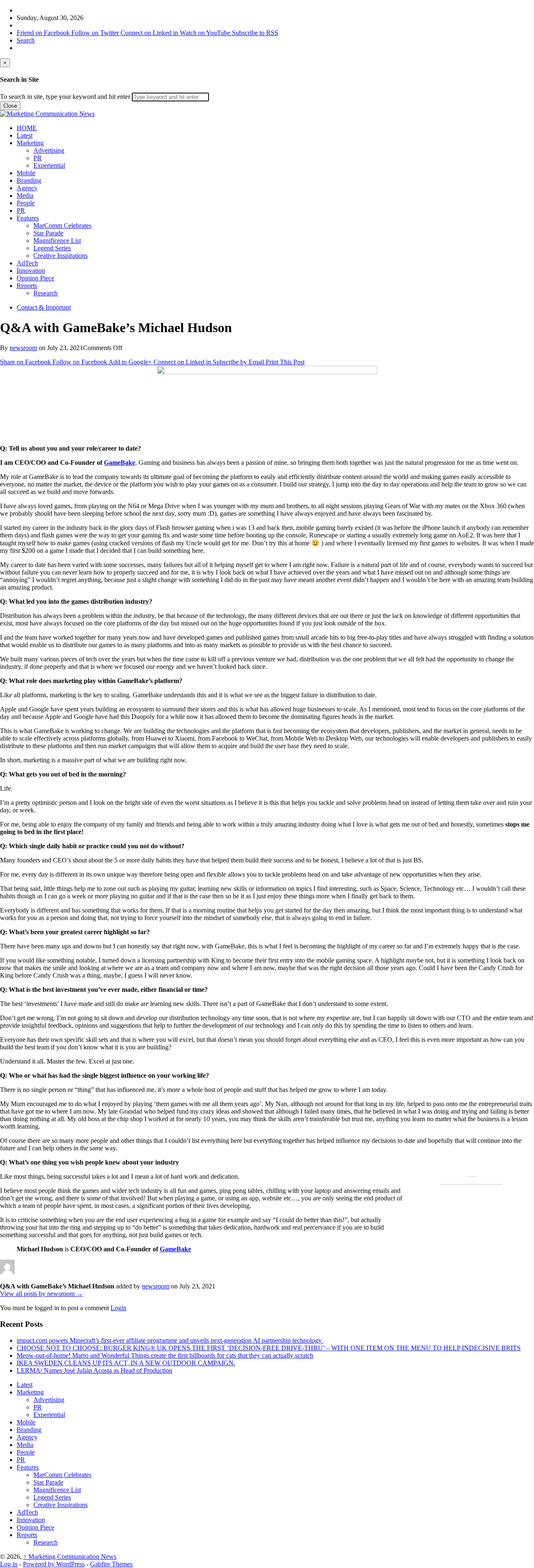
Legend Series (52, 248)
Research (45, 293)
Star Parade (48, 233)
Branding (29, 180)
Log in (9, 1564)
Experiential (49, 165)
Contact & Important (44, 307)
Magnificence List (57, 240)
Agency (27, 188)
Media (25, 195)
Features (28, 218)
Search (26, 40)
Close (10, 106)
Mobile (26, 172)
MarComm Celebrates (62, 225)
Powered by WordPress (54, 1564)
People (26, 203)
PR (37, 157)
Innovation (31, 270)
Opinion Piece (35, 278)
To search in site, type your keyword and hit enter (65, 96)
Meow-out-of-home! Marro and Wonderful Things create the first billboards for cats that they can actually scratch (165, 1355)
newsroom (23, 347)
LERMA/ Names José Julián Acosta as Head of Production (94, 1370)
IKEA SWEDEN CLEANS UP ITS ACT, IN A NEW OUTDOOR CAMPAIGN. (126, 1362)
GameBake (119, 462)
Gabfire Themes (111, 1564)
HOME (27, 127)
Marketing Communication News (69, 1556)
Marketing (30, 142)
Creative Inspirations (60, 255)
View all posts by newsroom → (41, 1293)
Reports (27, 285)
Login (118, 1307)
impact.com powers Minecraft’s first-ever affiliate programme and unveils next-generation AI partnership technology (170, 1340)
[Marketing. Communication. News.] (47, 113)
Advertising (48, 150)
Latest (25, 135)
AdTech (27, 263)
